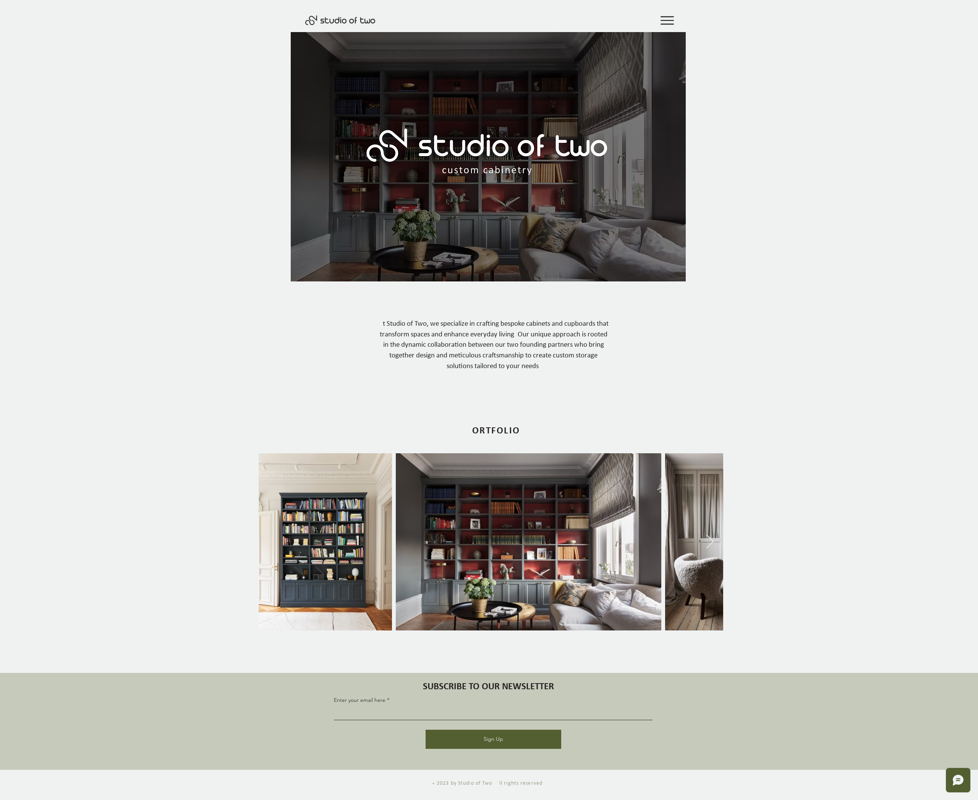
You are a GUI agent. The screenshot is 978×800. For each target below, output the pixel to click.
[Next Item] (710, 542)
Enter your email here (359, 700)
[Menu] (663, 20)
